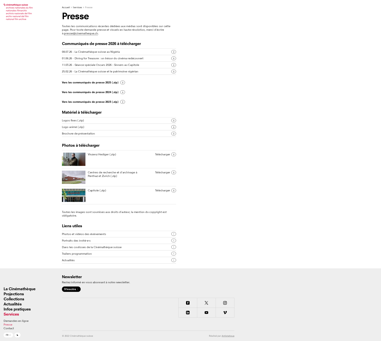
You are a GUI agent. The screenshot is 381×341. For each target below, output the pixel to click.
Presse (8, 324)
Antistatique (228, 335)
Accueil (66, 7)
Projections (14, 293)
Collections (14, 298)
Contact (9, 328)
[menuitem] (20, 288)
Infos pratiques (17, 309)
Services (11, 314)
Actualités (13, 304)
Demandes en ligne (16, 321)
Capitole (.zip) (97, 190)
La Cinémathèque (20, 288)
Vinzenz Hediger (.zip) (102, 154)
